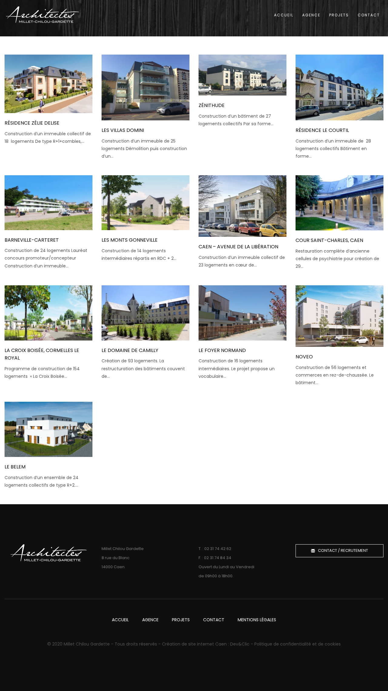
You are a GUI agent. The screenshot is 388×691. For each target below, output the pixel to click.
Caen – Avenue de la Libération (238, 246)
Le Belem (15, 466)
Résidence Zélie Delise (32, 122)
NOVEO (304, 356)
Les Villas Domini (123, 130)
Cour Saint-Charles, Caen (329, 240)
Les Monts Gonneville (130, 239)
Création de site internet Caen (194, 644)
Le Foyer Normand (222, 350)
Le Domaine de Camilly (130, 350)
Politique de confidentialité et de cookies (297, 644)
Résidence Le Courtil (322, 130)
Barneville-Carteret (32, 239)
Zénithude (212, 105)
